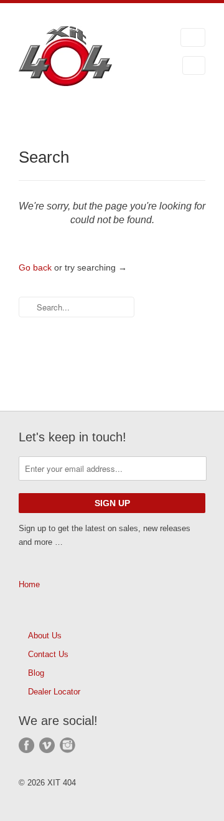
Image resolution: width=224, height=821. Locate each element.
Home (29, 584)
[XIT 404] (81, 58)
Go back (35, 267)
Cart (193, 65)
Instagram (67, 745)
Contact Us (48, 654)
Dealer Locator (54, 691)
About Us (45, 635)
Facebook (26, 745)
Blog (36, 673)
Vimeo (47, 745)
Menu (192, 37)
